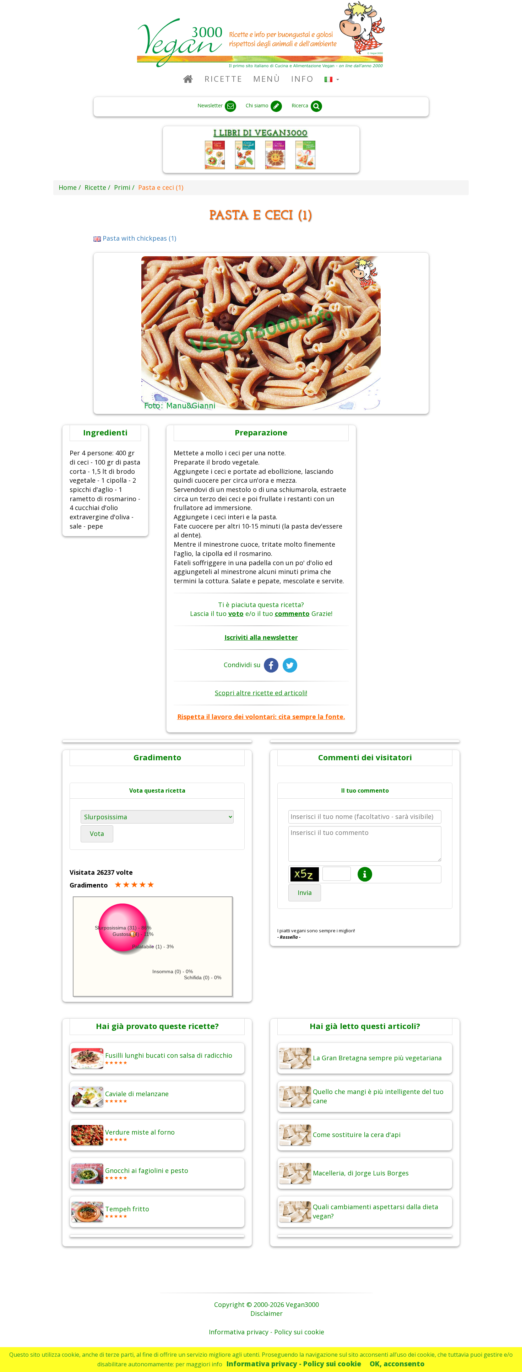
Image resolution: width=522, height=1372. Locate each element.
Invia (305, 892)
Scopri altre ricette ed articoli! (261, 692)
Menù (267, 78)
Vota (97, 833)
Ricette (224, 78)
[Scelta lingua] (331, 79)
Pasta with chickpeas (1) (138, 238)
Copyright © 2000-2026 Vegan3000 (266, 1304)
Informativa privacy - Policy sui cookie (294, 1363)
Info (302, 78)
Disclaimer (266, 1313)
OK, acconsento (397, 1363)
